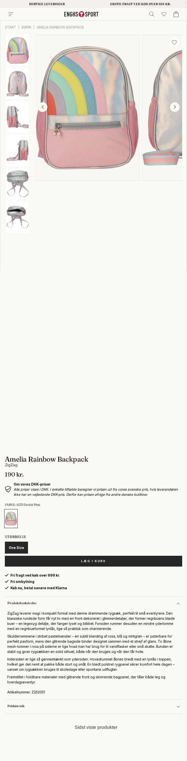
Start (10, 27)
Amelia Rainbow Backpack (60, 27)
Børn (26, 27)
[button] (42, 107)
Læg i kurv (93, 561)
